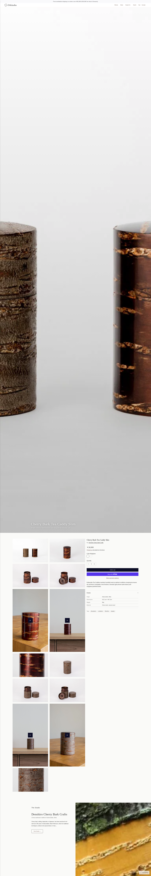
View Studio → (37, 831)
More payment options (112, 578)
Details (89, 593)
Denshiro (107, 611)
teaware (113, 611)
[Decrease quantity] (88, 564)
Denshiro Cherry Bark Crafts (96, 542)
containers (100, 611)
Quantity (89, 560)
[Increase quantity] (94, 564)
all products (93, 611)
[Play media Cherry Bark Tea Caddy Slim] (30, 620)
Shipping (89, 550)
